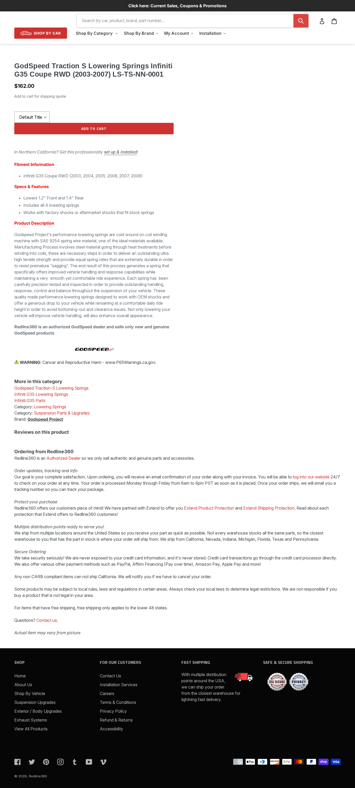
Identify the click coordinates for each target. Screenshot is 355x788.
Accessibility (111, 728)
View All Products (31, 728)
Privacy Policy (113, 711)
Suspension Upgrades (35, 702)
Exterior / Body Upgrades (38, 711)
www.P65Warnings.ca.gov (130, 362)
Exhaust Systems (30, 720)
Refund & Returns (116, 720)
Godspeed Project (45, 419)
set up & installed (120, 152)
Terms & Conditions (118, 702)
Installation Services (118, 684)
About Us (23, 684)
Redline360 (38, 776)
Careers (107, 693)
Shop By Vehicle (29, 693)
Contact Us (110, 675)
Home (20, 675)
